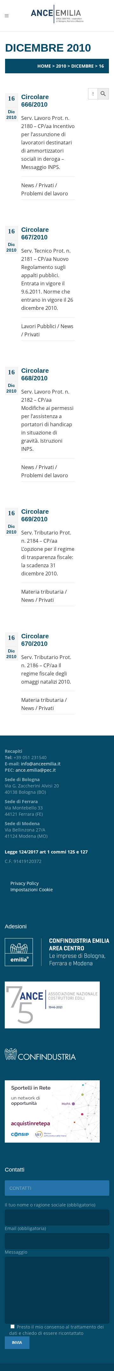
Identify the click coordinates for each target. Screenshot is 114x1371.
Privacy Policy (24, 883)
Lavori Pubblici (38, 326)
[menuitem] (59, 890)
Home (44, 66)
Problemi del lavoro (44, 193)
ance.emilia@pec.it (36, 770)
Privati (46, 185)
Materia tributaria (42, 591)
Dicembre (82, 66)
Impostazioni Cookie (31, 890)
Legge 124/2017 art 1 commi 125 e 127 (46, 852)
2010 (61, 66)
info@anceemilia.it (40, 764)
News (27, 185)
